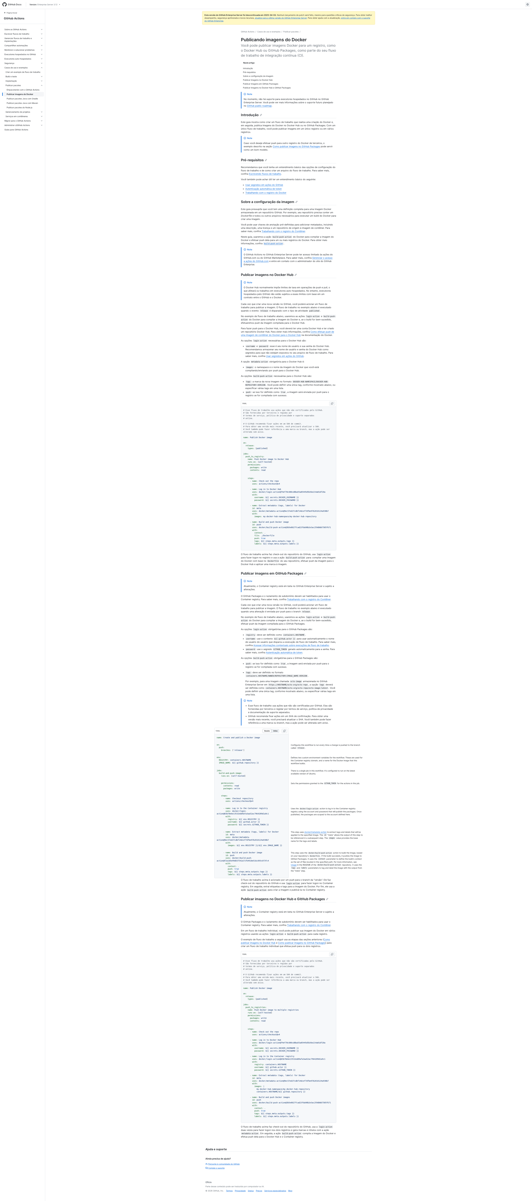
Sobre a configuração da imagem (267, 202)
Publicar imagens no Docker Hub (267, 275)
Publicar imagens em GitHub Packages (272, 573)
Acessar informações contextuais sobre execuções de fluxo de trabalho (291, 645)
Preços (259, 1191)
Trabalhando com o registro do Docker (265, 192)
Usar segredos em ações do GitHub (264, 184)
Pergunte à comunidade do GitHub (224, 1164)
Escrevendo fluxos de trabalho (265, 173)
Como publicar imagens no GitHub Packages (296, 146)
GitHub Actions (14, 18)
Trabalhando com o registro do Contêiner (283, 231)
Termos (229, 1191)
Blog (290, 1191)
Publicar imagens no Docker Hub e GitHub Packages (283, 899)
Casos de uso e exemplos (268, 31)
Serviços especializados (275, 1191)
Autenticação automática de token (263, 188)
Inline (275, 731)
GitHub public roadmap (259, 105)
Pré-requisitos (252, 160)
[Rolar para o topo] (526, 1195)
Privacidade (240, 1191)
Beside (267, 731)
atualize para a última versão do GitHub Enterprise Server (281, 18)
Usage (294, 865)
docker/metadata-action (315, 832)
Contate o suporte (216, 1168)
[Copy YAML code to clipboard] (332, 403)
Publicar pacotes (291, 31)
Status (251, 1191)
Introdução (250, 115)
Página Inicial (12, 13)
